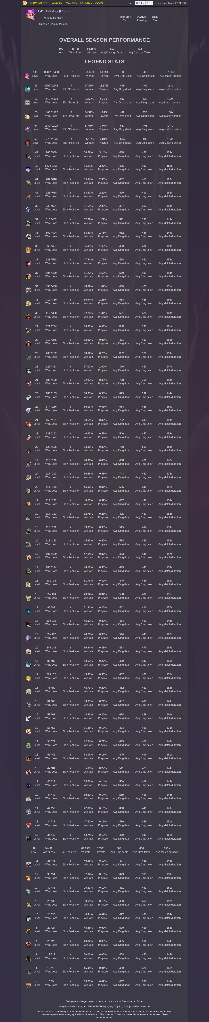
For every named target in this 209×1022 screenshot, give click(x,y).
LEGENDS (57, 2)
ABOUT (99, 2)
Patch (135, 3)
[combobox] (149, 3)
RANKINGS (86, 2)
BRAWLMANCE (38, 3)
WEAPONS (71, 2)
